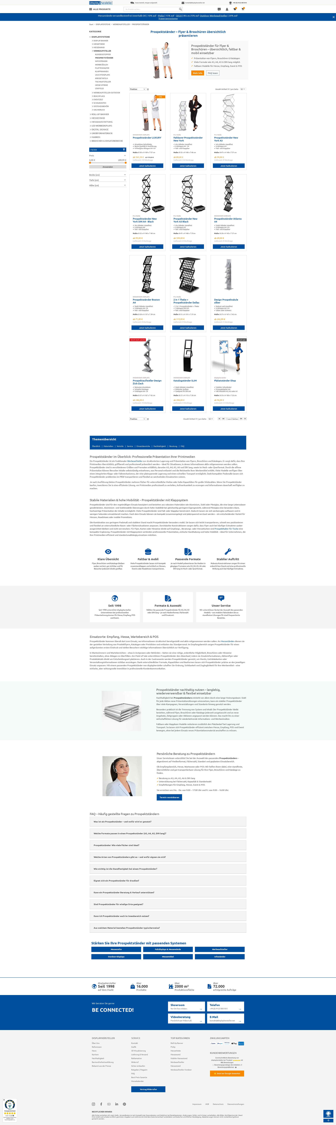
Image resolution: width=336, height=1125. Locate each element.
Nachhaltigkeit (160, 446)
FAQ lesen (213, 72)
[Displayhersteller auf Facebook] (101, 1104)
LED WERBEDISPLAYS (102, 125)
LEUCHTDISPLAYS (102, 75)
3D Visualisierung (138, 1050)
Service (130, 446)
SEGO (179, 15)
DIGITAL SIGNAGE (100, 129)
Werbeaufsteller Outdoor (181, 1069)
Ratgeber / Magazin (139, 1069)
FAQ (182, 446)
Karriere (95, 1054)
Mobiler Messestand (179, 1058)
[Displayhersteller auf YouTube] (109, 1104)
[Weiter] (241, 418)
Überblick (96, 446)
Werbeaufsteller (135, 461)
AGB (207, 1104)
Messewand (175, 1054)
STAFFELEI (99, 88)
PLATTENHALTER (102, 68)
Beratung (173, 446)
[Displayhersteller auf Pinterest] (124, 1104)
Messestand (175, 1066)
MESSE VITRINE (101, 85)
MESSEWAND (99, 47)
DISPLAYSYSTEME (103, 24)
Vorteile (120, 446)
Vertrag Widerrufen (148, 1089)
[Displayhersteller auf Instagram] (93, 1104)
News (94, 1050)
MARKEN (96, 137)
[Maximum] (126, 163)
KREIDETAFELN (101, 78)
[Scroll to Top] (328, 1120)
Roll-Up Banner (177, 1043)
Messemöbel (168, 956)
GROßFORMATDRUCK (102, 133)
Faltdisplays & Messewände (168, 949)
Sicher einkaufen (138, 1066)
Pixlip (161, 15)
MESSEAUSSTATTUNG (102, 121)
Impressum (196, 1104)
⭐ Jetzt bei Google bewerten (227, 1073)
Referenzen (97, 1047)
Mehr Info (197, 72)
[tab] (107, 155)
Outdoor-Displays (116, 956)
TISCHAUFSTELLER (103, 81)
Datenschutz (218, 1104)
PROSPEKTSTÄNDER (104, 58)
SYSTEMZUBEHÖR (101, 106)
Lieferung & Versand (139, 1054)
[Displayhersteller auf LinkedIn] (116, 1104)
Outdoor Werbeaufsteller (213, 15)
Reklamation (136, 1058)
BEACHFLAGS (99, 96)
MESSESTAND (98, 118)
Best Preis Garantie (139, 1077)
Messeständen (227, 641)
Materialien (108, 446)
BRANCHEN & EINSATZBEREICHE (107, 140)
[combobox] (153, 9)
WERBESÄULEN (101, 64)
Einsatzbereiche (143, 446)
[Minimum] (90, 163)
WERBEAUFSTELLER (121, 24)
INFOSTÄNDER (101, 61)
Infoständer (219, 956)
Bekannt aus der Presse (101, 1066)
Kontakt (134, 1043)
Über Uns (95, 1043)
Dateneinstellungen (235, 1104)
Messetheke (176, 1050)
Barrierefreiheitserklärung (103, 1062)
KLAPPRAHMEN (101, 71)
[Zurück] (223, 418)
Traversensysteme (168, 18)
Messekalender (137, 1081)
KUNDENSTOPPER (103, 54)
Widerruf (135, 1062)
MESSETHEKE (99, 44)
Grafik (133, 1047)
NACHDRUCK (99, 109)
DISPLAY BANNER (101, 40)
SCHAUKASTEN (100, 103)
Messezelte (116, 949)
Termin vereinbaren (169, 797)
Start (91, 24)
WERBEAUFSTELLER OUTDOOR (107, 92)
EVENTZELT (98, 99)
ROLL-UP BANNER (100, 114)
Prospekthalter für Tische (226, 528)
